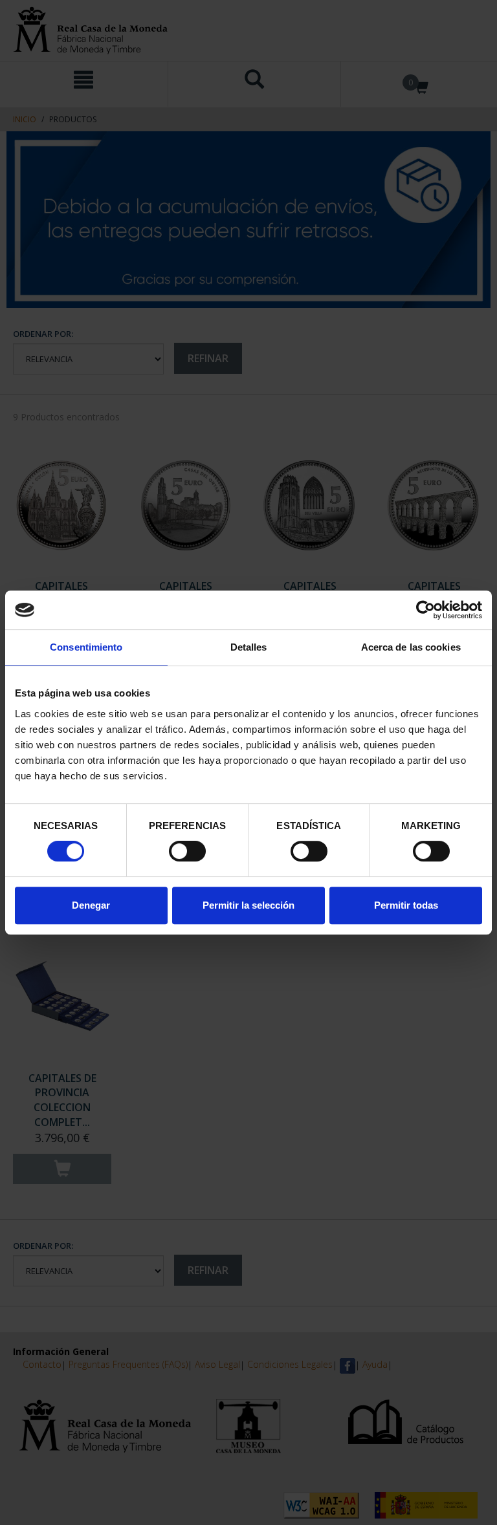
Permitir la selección (248, 905)
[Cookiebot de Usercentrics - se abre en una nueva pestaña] (425, 610)
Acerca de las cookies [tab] (411, 647)
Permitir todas (406, 905)
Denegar (91, 905)
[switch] (187, 851)
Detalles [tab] (248, 647)
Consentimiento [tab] (86, 647)
